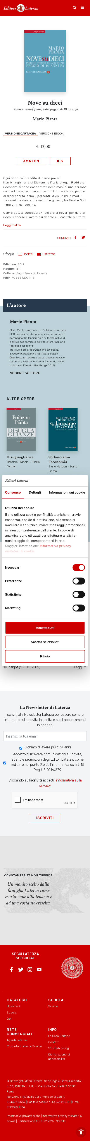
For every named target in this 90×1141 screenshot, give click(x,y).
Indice (28, 254)
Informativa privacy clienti (23, 1115)
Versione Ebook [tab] (51, 133)
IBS (60, 161)
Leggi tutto (12, 225)
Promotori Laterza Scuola (24, 1046)
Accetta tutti (45, 628)
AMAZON (31, 161)
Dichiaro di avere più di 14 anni (47, 747)
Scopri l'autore (25, 373)
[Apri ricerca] (75, 8)
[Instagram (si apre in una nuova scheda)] (30, 970)
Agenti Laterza (17, 1040)
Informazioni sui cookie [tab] (67, 492)
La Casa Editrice (59, 1036)
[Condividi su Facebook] (76, 238)
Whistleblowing (58, 1048)
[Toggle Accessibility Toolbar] (81, 1132)
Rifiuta (45, 656)
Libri (9, 1018)
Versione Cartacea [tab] (20, 133)
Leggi (78, 667)
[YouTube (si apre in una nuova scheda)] (39, 970)
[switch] (79, 581)
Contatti (53, 1042)
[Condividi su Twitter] (84, 238)
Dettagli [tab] (35, 492)
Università (13, 1006)
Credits (61, 1121)
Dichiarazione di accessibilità (59, 1056)
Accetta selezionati (45, 642)
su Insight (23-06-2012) (21, 667)
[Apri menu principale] (83, 8)
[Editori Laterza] (20, 8)
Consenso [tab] (13, 492)
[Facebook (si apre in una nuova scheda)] (11, 970)
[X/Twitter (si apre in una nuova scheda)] (21, 970)
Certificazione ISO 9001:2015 (35, 1121)
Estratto (48, 254)
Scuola (11, 1012)
